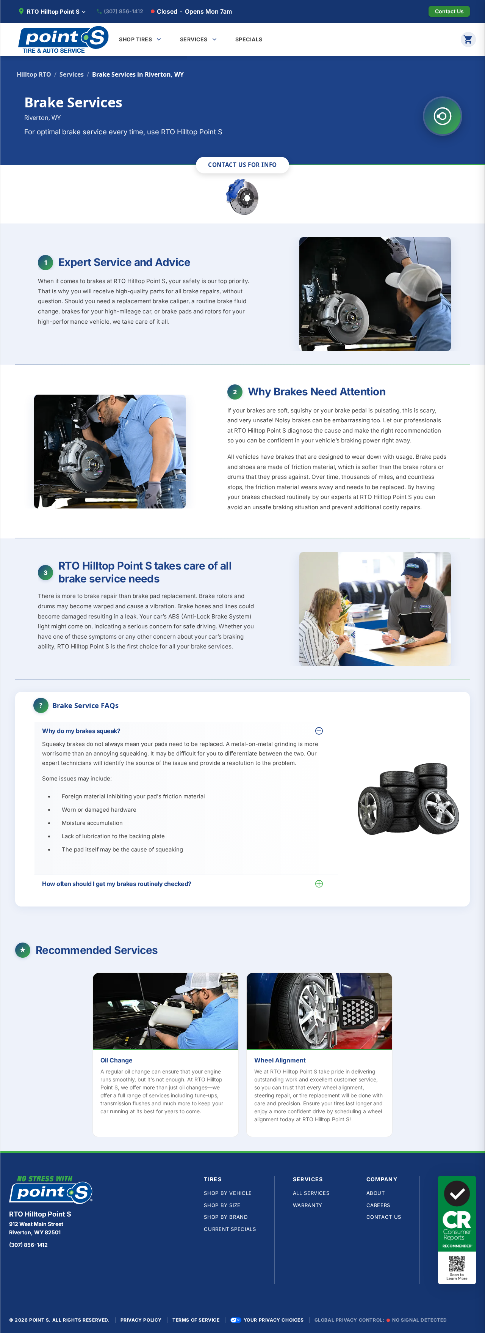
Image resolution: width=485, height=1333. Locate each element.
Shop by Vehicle (228, 1193)
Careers (378, 1205)
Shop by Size (222, 1205)
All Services (311, 1193)
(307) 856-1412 (123, 11)
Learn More (170, 1012)
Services (71, 74)
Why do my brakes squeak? (81, 731)
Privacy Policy (141, 1320)
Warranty (307, 1205)
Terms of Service (196, 1320)
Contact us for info (242, 164)
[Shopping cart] (468, 39)
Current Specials (230, 1229)
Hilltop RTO (34, 74)
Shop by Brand (225, 1217)
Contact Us (384, 1217)
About (375, 1193)
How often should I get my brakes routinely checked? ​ (117, 884)
